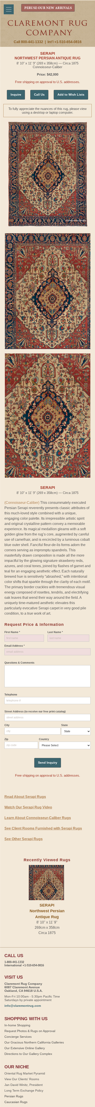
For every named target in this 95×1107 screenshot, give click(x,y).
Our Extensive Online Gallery (24, 1048)
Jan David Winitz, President (23, 1085)
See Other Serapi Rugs (23, 839)
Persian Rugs (13, 1096)
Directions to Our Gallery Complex (28, 1054)
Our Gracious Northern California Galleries (34, 1042)
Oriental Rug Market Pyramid (24, 1073)
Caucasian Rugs (15, 1102)
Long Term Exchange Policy (23, 1090)
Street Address (35, 711)
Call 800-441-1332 (28, 42)
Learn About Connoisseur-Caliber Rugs (37, 818)
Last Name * (55, 632)
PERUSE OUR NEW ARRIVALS (48, 8)
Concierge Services (18, 1036)
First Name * (12, 632)
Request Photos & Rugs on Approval (29, 1031)
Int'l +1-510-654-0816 (65, 42)
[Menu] (9, 9)
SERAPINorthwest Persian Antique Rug (47, 911)
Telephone (10, 694)
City (7, 725)
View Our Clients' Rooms (21, 1079)
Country (44, 739)
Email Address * (14, 645)
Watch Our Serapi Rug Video (28, 807)
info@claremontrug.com (22, 1005)
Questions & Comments (19, 662)
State (64, 725)
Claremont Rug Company (47, 30)
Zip (6, 739)
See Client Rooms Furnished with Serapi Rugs (43, 828)
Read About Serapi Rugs (25, 797)
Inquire (16, 94)
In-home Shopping (17, 1025)
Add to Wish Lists (70, 94)
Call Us (39, 94)
